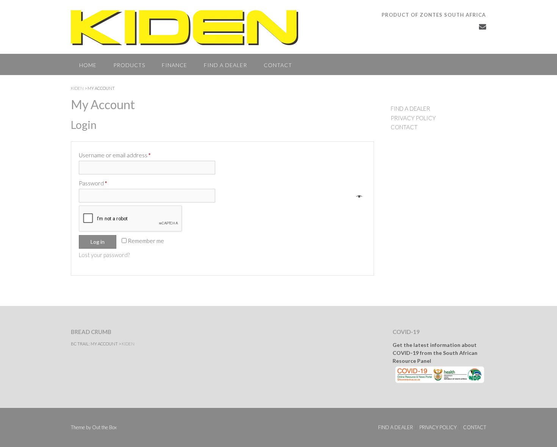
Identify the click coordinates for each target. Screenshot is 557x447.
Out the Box (104, 427)
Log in (98, 241)
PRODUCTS (129, 65)
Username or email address (115, 155)
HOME (88, 65)
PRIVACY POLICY (413, 117)
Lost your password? (104, 254)
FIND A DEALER (225, 65)
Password (93, 183)
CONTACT (278, 65)
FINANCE (174, 65)
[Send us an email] (482, 26)
